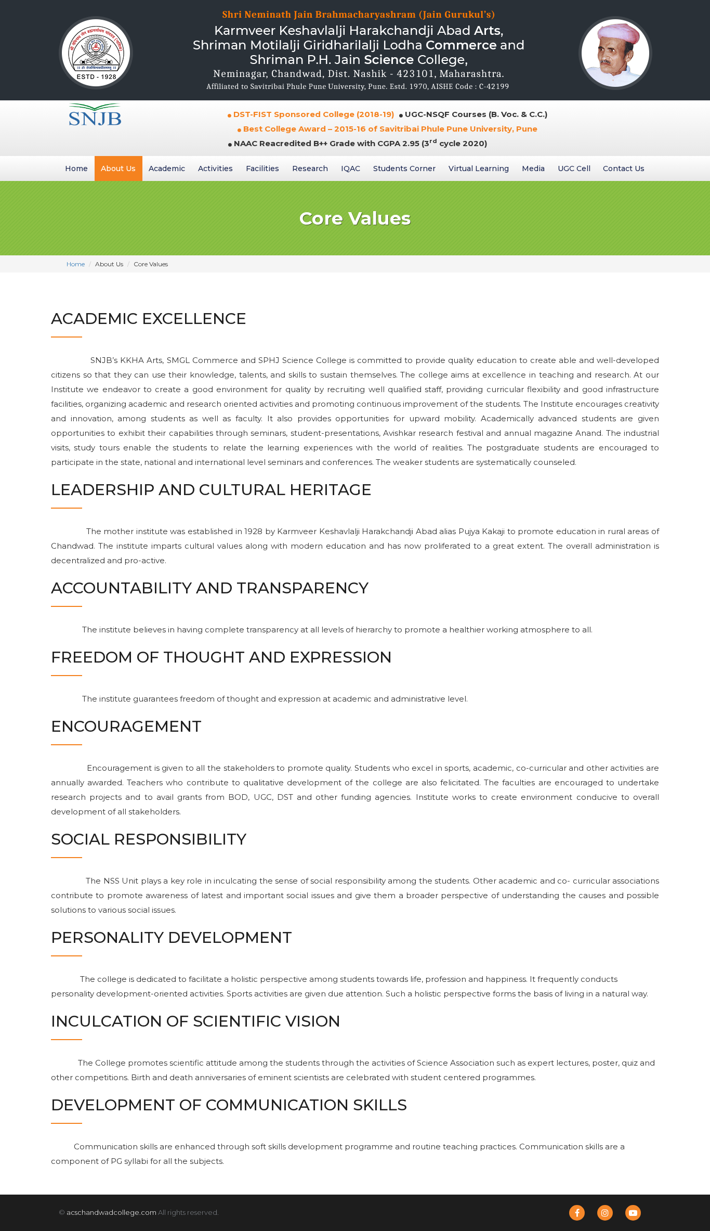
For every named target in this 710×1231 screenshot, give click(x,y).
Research (310, 168)
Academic (167, 168)
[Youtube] (633, 1213)
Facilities (262, 168)
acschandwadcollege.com (111, 1212)
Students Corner (404, 168)
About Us (118, 168)
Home (76, 168)
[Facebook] (577, 1213)
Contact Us (624, 168)
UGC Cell (574, 168)
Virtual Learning (479, 168)
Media (533, 168)
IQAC (350, 168)
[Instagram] (605, 1213)
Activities (215, 168)
